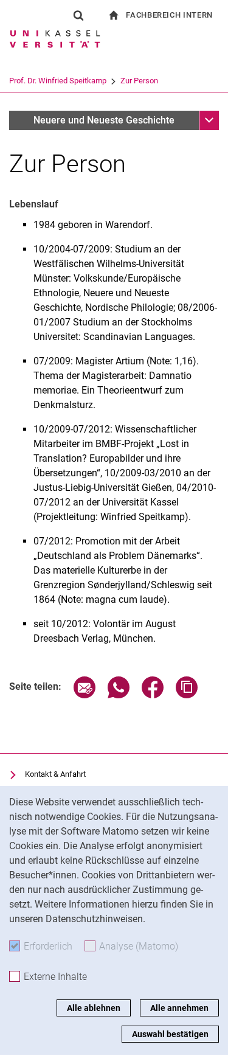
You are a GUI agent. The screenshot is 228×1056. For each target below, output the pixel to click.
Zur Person (139, 80)
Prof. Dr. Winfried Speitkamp (57, 80)
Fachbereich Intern (169, 14)
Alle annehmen (179, 1008)
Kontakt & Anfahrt (55, 774)
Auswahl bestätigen (170, 1034)
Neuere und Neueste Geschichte (103, 120)
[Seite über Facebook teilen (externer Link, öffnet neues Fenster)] (153, 695)
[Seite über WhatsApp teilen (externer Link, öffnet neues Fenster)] (119, 695)
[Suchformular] (78, 15)
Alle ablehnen (93, 1008)
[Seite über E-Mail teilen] (84, 695)
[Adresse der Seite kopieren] (187, 695)
